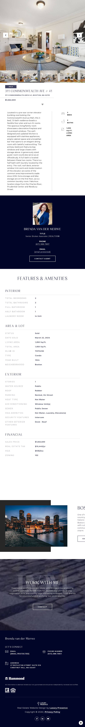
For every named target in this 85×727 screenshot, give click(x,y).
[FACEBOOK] (37, 719)
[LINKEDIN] (42, 719)
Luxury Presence (59, 708)
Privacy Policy (52, 712)
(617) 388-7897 (42, 244)
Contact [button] (42, 607)
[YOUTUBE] (48, 719)
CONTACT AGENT (42, 259)
